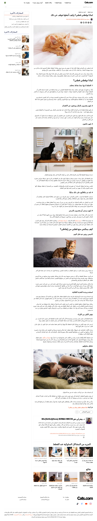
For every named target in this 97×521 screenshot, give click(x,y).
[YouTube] (86, 504)
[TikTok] (77, 504)
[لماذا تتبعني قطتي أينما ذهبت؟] (70, 456)
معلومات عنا (27, 2)
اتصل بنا (67, 499)
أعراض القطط (74, 483)
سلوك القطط (58, 2)
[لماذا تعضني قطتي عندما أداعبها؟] (40, 456)
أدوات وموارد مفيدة (37, 2)
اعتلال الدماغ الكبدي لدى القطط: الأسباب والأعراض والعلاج (17, 26)
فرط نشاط (78, 220)
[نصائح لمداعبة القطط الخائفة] (86, 481)
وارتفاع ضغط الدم (62, 220)
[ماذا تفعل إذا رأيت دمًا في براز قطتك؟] (70, 481)
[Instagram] (90, 504)
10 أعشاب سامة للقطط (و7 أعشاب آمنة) (20, 24)
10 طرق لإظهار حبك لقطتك (40, 485)
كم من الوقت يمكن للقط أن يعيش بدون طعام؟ (19, 19)
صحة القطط (68, 2)
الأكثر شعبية (59, 483)
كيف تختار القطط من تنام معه (22, 21)
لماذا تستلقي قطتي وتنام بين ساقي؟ (78, 407)
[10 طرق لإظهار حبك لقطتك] (40, 481)
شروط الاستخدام (45, 499)
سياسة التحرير (23, 499)
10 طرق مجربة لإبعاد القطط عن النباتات (20, 16)
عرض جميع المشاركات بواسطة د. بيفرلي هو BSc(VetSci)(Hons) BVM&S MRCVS (67, 433)
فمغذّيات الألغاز (46, 337)
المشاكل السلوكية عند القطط (87, 458)
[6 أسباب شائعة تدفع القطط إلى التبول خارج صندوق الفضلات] (55, 481)
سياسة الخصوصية (22, 497)
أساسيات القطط (89, 483)
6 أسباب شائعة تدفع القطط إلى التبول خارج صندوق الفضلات (55, 487)
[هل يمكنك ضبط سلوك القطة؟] (55, 456)
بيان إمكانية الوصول (44, 497)
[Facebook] (82, 504)
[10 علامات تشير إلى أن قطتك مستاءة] (86, 456)
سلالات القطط (48, 2)
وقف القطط (90, 12)
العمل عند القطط (82, 12)
